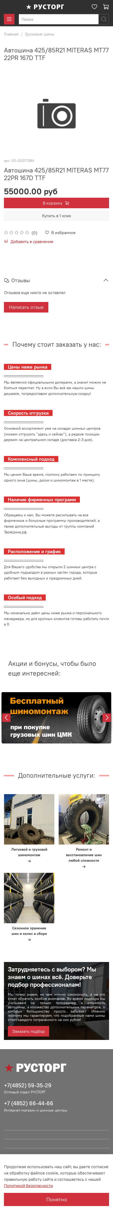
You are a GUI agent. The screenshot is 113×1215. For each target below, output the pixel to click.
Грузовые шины (39, 34)
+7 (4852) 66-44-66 (28, 1103)
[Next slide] (106, 717)
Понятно (56, 1199)
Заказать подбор (28, 1031)
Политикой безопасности (28, 1185)
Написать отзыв (26, 307)
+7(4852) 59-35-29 (28, 1085)
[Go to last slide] (6, 717)
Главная (11, 34)
